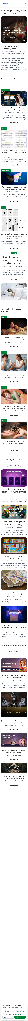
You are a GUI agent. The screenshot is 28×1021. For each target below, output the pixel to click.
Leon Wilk (5, 37)
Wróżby (6, 27)
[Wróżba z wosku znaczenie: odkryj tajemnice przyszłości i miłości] (14, 29)
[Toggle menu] (25, 3)
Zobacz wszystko (14, 84)
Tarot (3, 207)
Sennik (4, 128)
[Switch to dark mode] (22, 3)
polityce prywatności (16, 1014)
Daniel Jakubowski (9, 527)
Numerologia (5, 90)
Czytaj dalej (14, 279)
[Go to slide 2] (23, 40)
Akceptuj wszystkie (20, 1017)
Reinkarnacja (5, 170)
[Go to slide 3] (24, 40)
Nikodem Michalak (9, 112)
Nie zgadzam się (8, 1017)
